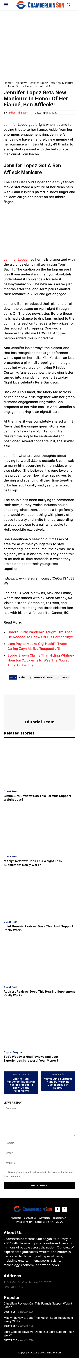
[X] (15, 689)
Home (8, 83)
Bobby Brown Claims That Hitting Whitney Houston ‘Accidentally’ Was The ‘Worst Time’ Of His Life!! (41, 660)
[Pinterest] (24, 689)
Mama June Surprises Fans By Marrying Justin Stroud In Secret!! (58, 1083)
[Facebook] (7, 689)
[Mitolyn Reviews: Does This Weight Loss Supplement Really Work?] (39, 830)
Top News (20, 83)
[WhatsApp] (32, 689)
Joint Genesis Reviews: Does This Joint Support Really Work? (38, 928)
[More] (41, 689)
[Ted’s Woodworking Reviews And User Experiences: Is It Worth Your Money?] (39, 1025)
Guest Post (10, 791)
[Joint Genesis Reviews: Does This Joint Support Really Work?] (39, 895)
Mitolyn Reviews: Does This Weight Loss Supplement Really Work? (33, 862)
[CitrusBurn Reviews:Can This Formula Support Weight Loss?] (39, 764)
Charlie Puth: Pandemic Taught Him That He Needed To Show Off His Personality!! (20, 1084)
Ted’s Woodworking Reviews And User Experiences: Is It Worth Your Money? (31, 1058)
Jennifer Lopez (16, 259)
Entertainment (44, 677)
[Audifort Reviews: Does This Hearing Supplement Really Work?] (39, 960)
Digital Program (13, 1052)
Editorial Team (18, 112)
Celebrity (25, 677)
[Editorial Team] (39, 707)
